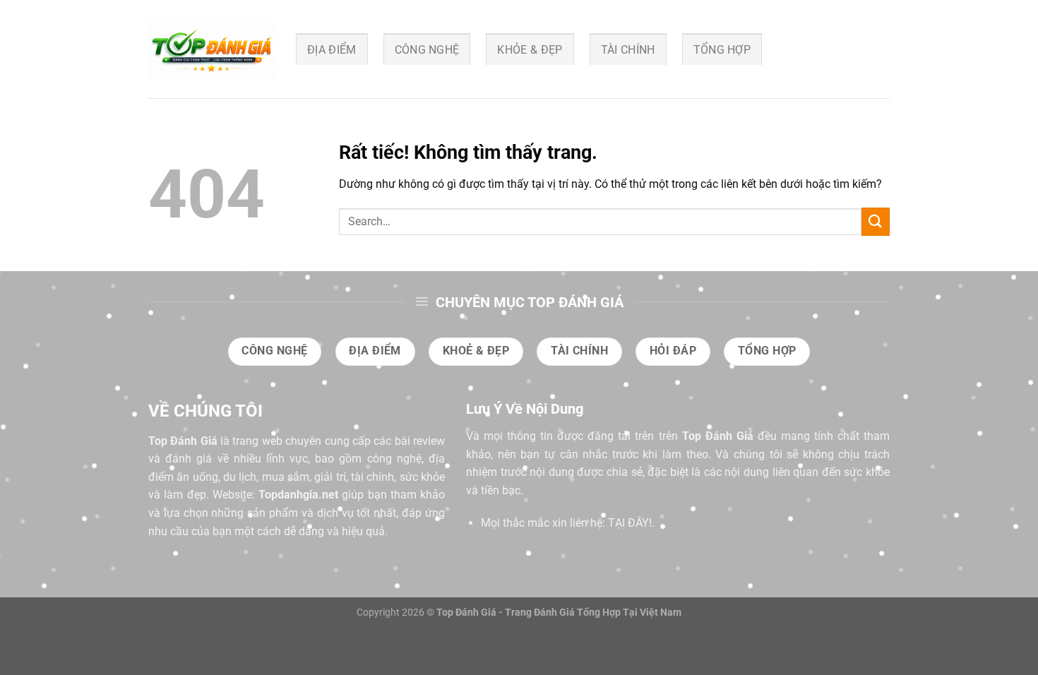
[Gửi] (875, 221)
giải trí (329, 477)
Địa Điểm (332, 49)
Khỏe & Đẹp (529, 49)
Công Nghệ (427, 49)
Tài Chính (628, 49)
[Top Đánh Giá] (211, 49)
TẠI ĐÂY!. (631, 523)
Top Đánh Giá (182, 441)
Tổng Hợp (722, 49)
